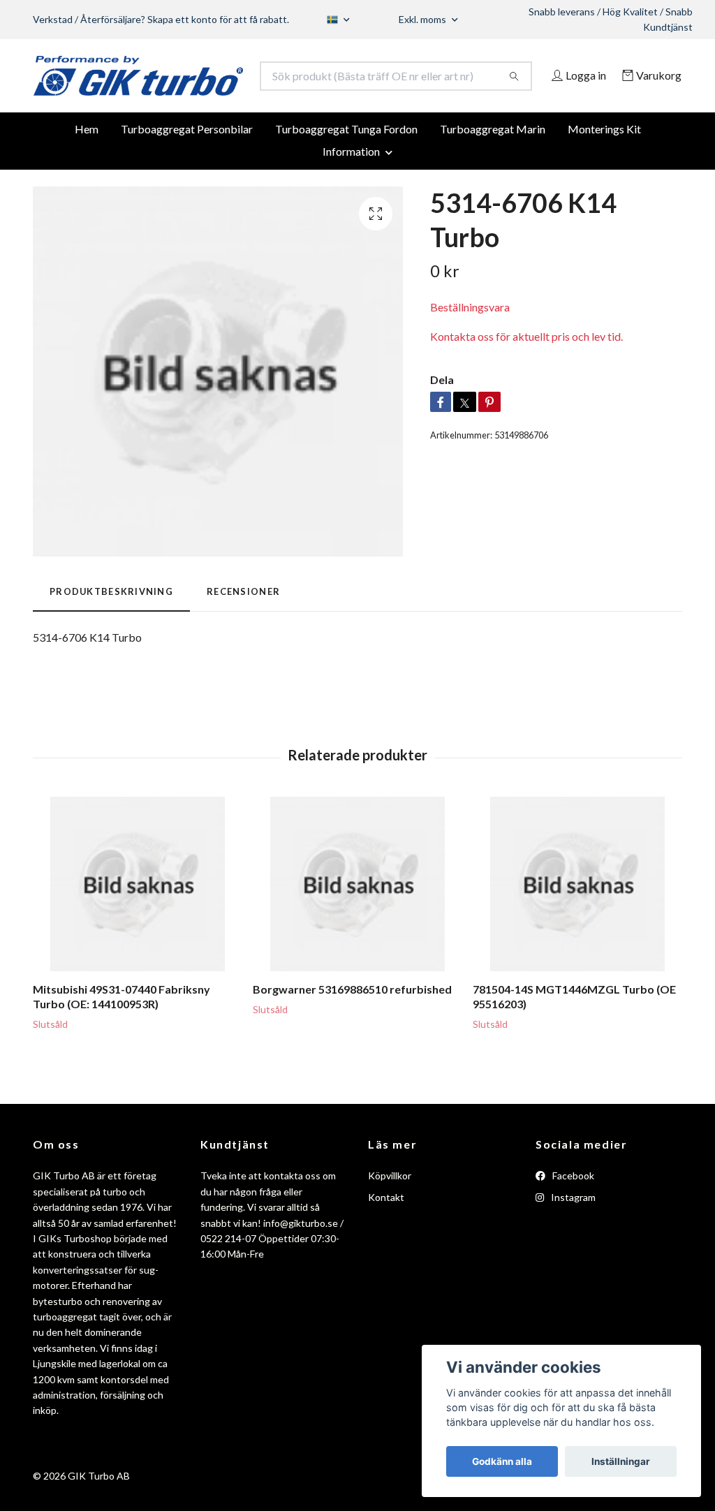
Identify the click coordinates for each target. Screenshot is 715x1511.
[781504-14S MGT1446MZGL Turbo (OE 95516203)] (577, 919)
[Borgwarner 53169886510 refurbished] (357, 919)
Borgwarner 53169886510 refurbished (352, 1024)
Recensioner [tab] (243, 626)
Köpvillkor (389, 1210)
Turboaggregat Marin (492, 163)
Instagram (572, 1232)
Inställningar (620, 1461)
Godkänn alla (502, 1461)
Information (351, 186)
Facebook (572, 1210)
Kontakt (386, 1232)
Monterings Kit (604, 163)
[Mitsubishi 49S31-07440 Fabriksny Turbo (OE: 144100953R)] (137, 919)
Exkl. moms (423, 19)
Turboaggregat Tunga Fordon (346, 163)
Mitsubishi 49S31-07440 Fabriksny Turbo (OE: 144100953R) (121, 1031)
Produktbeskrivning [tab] (111, 626)
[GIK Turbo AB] (196, 84)
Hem (86, 163)
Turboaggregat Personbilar (187, 163)
